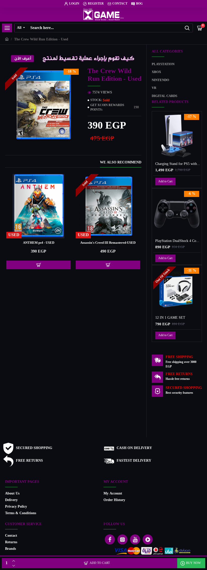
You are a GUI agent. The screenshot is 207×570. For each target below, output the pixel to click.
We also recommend (120, 163)
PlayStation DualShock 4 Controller (177, 241)
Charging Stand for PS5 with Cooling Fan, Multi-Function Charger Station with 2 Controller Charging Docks (177, 164)
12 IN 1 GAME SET (170, 318)
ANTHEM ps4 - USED (38, 243)
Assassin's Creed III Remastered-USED (108, 243)
